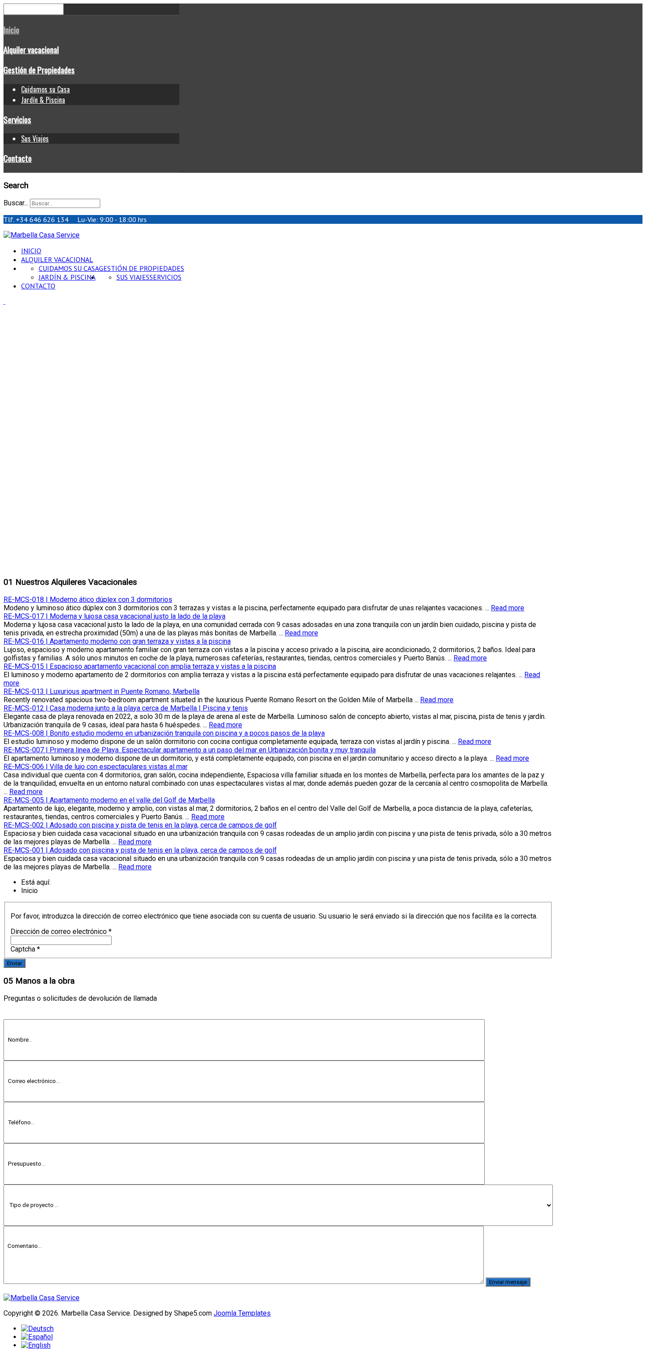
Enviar (14, 963)
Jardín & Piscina (43, 100)
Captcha (25, 949)
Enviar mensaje (508, 1282)
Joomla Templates (242, 1313)
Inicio (11, 30)
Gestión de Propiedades (39, 70)
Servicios (17, 119)
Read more (507, 608)
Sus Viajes (35, 138)
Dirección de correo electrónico (61, 931)
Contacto (18, 158)
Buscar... (16, 203)
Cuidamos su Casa (45, 89)
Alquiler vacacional (31, 49)
